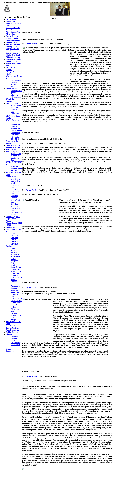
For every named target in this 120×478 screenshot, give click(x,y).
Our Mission (29, 19)
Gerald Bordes (31, 287)
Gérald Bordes (31, 44)
